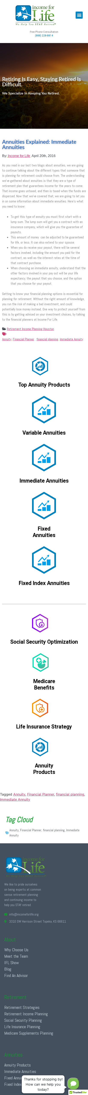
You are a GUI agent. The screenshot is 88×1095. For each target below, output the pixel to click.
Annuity (6, 339)
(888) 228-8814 (44, 35)
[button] (79, 15)
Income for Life (19, 156)
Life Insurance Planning (22, 1026)
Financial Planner (23, 339)
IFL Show (11, 962)
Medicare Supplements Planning (28, 1033)
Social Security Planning (23, 1020)
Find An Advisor (16, 975)
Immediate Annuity (71, 339)
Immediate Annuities (20, 1071)
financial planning (47, 339)
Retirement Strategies (22, 1007)
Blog (7, 969)
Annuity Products (17, 1065)
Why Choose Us (16, 950)
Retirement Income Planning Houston (30, 329)
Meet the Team (16, 956)
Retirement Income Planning (26, 1014)
